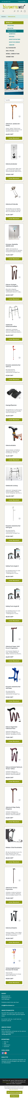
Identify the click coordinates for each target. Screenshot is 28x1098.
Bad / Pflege (10, 50)
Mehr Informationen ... (14, 1089)
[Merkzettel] (18, 11)
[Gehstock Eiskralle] (14, 192)
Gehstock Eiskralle (12, 204)
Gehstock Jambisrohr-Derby (13, 124)
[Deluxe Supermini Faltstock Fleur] (14, 714)
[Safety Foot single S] (14, 554)
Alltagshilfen (11, 47)
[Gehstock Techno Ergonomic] (14, 875)
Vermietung (10, 56)
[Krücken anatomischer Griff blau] (14, 674)
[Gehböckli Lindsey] (14, 473)
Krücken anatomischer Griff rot (13, 365)
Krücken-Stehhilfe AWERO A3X (12, 245)
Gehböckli (12, 33)
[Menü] (3, 11)
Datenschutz (7, 1045)
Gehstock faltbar (14, 39)
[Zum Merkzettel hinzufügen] (19, 116)
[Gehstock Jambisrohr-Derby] (14, 111)
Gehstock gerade (14, 42)
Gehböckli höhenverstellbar (11, 325)
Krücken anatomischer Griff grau (13, 526)
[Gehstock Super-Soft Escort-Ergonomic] (14, 634)
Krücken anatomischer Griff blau (13, 687)
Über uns (6, 1041)
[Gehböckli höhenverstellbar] (14, 312)
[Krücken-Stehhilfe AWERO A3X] (14, 232)
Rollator (10, 28)
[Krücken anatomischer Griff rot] (14, 353)
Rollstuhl (10, 25)
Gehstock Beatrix (11, 928)
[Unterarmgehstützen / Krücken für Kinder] (14, 956)
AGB (5, 1043)
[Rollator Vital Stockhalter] (14, 835)
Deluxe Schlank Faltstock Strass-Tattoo (14, 767)
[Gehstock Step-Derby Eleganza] (14, 795)
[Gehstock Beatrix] (14, 915)
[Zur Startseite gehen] (14, 7)
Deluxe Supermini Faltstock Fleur (11, 727)
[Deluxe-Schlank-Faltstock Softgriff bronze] (14, 272)
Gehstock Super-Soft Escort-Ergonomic (13, 647)
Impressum (6, 1046)
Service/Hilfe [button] (22, 1)
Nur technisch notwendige (14, 1092)
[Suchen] (14, 11)
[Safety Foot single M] (14, 594)
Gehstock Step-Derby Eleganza (13, 808)
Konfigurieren (14, 1096)
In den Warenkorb (14, 138)
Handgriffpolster (11, 405)
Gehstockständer (11, 164)
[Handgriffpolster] (14, 393)
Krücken (11, 36)
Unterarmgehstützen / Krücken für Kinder (13, 969)
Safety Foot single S (12, 566)
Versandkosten (6, 1082)
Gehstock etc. (11, 31)
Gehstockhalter (11, 445)
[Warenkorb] (25, 11)
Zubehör (11, 45)
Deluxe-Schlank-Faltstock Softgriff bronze (12, 285)
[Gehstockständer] (14, 151)
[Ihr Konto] (21, 11)
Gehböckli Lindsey (12, 485)
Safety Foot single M (12, 606)
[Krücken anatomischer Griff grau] (14, 513)
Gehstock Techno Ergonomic (11, 888)
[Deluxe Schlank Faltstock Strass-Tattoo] (14, 755)
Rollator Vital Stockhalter (14, 847)
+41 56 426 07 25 (5, 1)
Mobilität (9, 22)
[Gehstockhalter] (14, 433)
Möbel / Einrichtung (12, 53)
